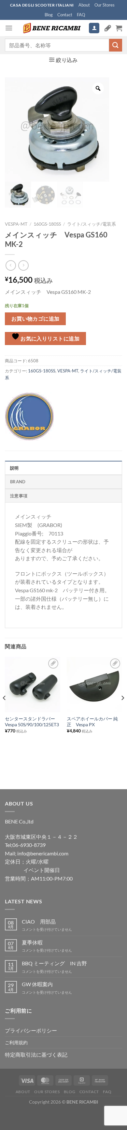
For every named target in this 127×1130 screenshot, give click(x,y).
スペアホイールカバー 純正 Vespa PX (92, 721)
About (84, 5)
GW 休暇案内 (37, 984)
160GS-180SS (47, 224)
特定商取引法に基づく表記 (36, 1054)
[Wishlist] (108, 28)
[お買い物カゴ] (119, 28)
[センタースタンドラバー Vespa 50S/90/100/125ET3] (32, 684)
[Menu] (9, 28)
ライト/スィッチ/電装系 (91, 224)
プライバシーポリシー (31, 1030)
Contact (64, 14)
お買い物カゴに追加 (35, 319)
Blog (49, 14)
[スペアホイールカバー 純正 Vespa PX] (94, 684)
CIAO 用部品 (39, 921)
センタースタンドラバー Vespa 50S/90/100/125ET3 (32, 721)
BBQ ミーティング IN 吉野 (54, 963)
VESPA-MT (16, 224)
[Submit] (115, 45)
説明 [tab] (14, 468)
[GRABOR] (29, 416)
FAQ (81, 14)
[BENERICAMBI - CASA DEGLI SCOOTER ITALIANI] (51, 28)
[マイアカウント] (94, 28)
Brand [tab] (17, 481)
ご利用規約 (16, 1042)
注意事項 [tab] (18, 495)
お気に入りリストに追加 (50, 338)
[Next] (122, 711)
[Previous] (4, 711)
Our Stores (104, 5)
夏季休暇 (32, 942)
